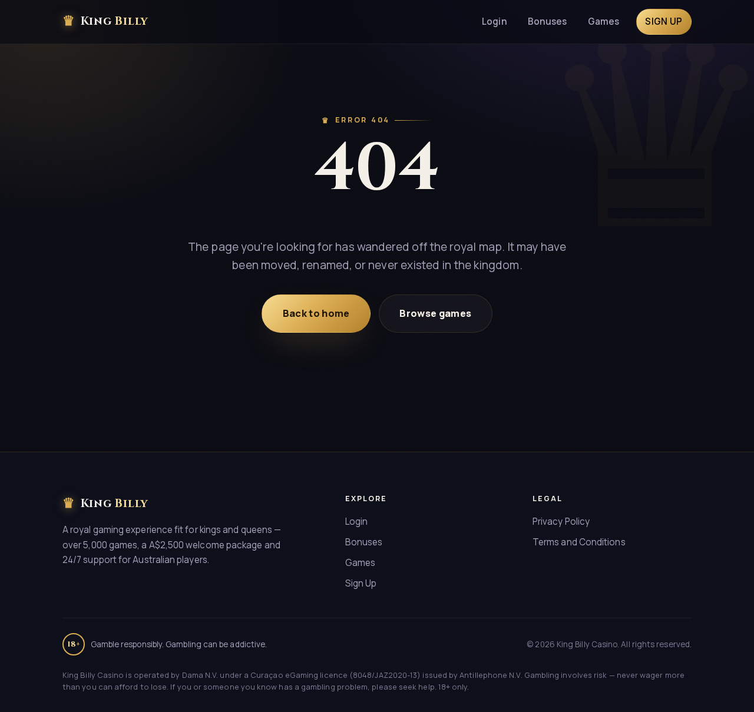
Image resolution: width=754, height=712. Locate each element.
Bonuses (547, 21)
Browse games (435, 313)
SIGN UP (663, 21)
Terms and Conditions (579, 542)
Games (603, 21)
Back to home (316, 313)
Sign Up (361, 583)
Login (494, 21)
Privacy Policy (561, 521)
